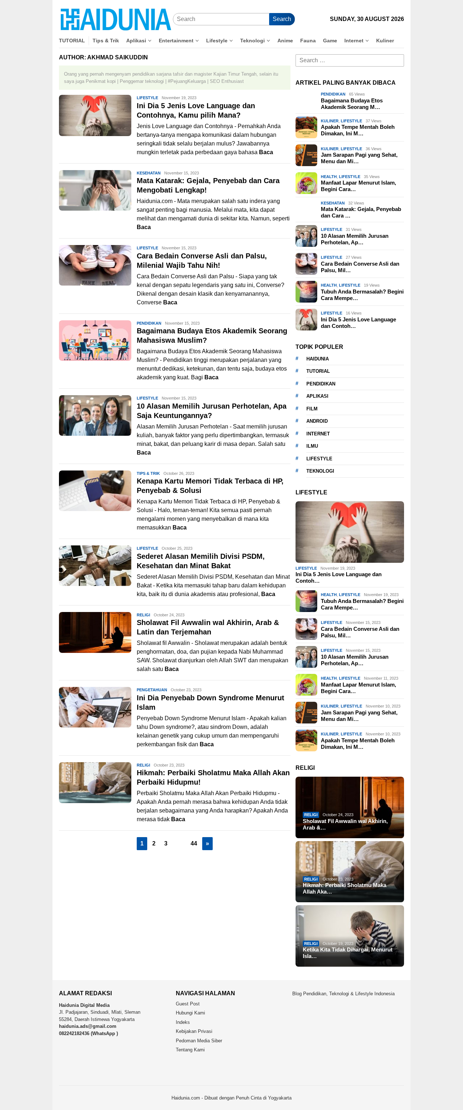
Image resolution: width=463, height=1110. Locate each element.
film (312, 408)
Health (329, 176)
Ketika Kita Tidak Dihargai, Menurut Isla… (347, 952)
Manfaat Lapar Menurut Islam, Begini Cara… (358, 186)
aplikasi (317, 396)
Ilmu (312, 446)
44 (194, 843)
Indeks (183, 1022)
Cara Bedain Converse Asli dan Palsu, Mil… (360, 267)
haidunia (317, 359)
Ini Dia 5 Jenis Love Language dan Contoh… (358, 322)
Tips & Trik (148, 473)
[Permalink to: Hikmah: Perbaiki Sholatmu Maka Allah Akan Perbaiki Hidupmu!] (350, 872)
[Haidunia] (116, 19)
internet (318, 433)
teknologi (320, 471)
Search (282, 19)
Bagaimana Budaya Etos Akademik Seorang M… (352, 103)
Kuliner (330, 121)
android (317, 421)
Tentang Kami (190, 1049)
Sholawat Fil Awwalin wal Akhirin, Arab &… (345, 824)
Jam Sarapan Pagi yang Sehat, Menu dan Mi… (359, 158)
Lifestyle (147, 98)
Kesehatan (149, 173)
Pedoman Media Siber (199, 1040)
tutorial (318, 371)
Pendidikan (149, 323)
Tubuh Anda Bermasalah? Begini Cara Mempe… (362, 294)
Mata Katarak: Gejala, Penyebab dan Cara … (361, 212)
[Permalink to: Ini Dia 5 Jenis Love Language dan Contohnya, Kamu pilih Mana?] (350, 532)
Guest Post (188, 1003)
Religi (143, 615)
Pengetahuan (152, 690)
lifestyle (319, 458)
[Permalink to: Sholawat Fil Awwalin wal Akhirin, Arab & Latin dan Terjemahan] (350, 807)
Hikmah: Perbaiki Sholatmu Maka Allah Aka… (344, 888)
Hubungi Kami (190, 1013)
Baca (266, 152)
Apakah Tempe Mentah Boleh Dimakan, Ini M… (358, 130)
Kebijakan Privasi (194, 1031)
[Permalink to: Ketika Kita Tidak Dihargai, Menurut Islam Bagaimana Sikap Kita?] (350, 936)
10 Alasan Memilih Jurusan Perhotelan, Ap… (354, 239)
